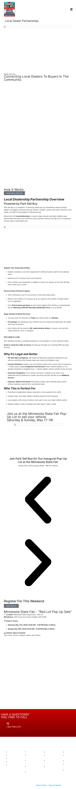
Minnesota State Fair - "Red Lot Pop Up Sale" (38, 612)
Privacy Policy (41, 785)
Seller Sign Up (11, 606)
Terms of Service (55, 785)
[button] (71, 9)
